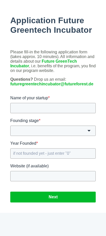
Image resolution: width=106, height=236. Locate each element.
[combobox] (53, 131)
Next (53, 197)
